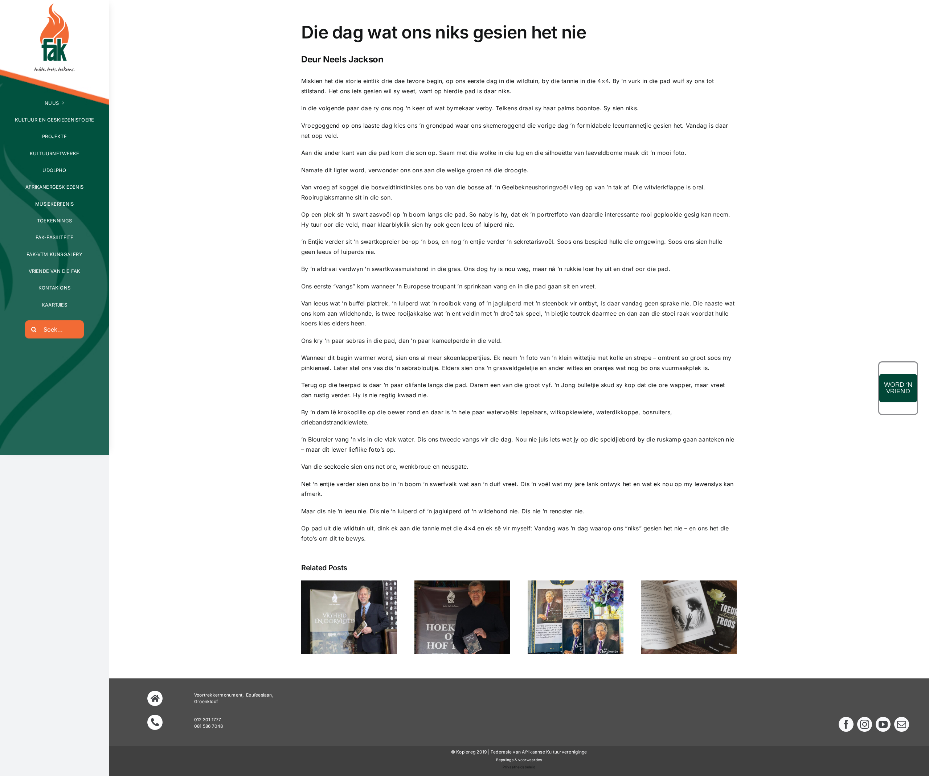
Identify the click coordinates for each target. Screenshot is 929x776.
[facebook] (846, 724)
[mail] (901, 724)
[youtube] (883, 724)
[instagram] (864, 724)
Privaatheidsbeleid (519, 767)
